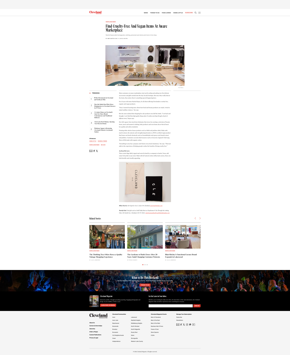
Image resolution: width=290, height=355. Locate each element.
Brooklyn (114, 329)
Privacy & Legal (93, 338)
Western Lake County (137, 341)
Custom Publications (95, 335)
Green (114, 338)
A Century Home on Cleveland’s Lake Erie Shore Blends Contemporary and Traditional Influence (103, 115)
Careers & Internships (95, 326)
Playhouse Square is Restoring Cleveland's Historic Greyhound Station (103, 130)
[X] (184, 325)
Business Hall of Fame (157, 326)
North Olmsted (135, 326)
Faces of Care (155, 329)
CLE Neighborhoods (118, 335)
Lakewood (134, 317)
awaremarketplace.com (156, 206)
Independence (116, 341)
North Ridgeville (135, 329)
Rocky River (134, 332)
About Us (92, 323)
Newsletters (179, 320)
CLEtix (153, 335)
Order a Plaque (93, 332)
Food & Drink (166, 12)
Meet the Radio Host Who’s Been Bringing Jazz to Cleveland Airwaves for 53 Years (104, 106)
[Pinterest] (190, 325)
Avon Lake (115, 320)
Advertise (92, 329)
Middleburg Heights (136, 323)
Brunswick (115, 332)
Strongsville (134, 338)
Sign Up (197, 306)
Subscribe (189, 12)
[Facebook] (181, 325)
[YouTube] (193, 325)
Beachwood (115, 323)
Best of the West (155, 323)
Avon (113, 317)
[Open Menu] (199, 13)
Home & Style (178, 12)
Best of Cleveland (156, 317)
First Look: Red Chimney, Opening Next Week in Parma (105, 122)
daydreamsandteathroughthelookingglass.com (157, 213)
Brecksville (115, 326)
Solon (132, 335)
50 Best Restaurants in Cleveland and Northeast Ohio (103, 98)
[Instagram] (187, 325)
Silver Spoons (155, 332)
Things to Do (154, 12)
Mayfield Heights (135, 320)
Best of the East (155, 320)
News (146, 12)
